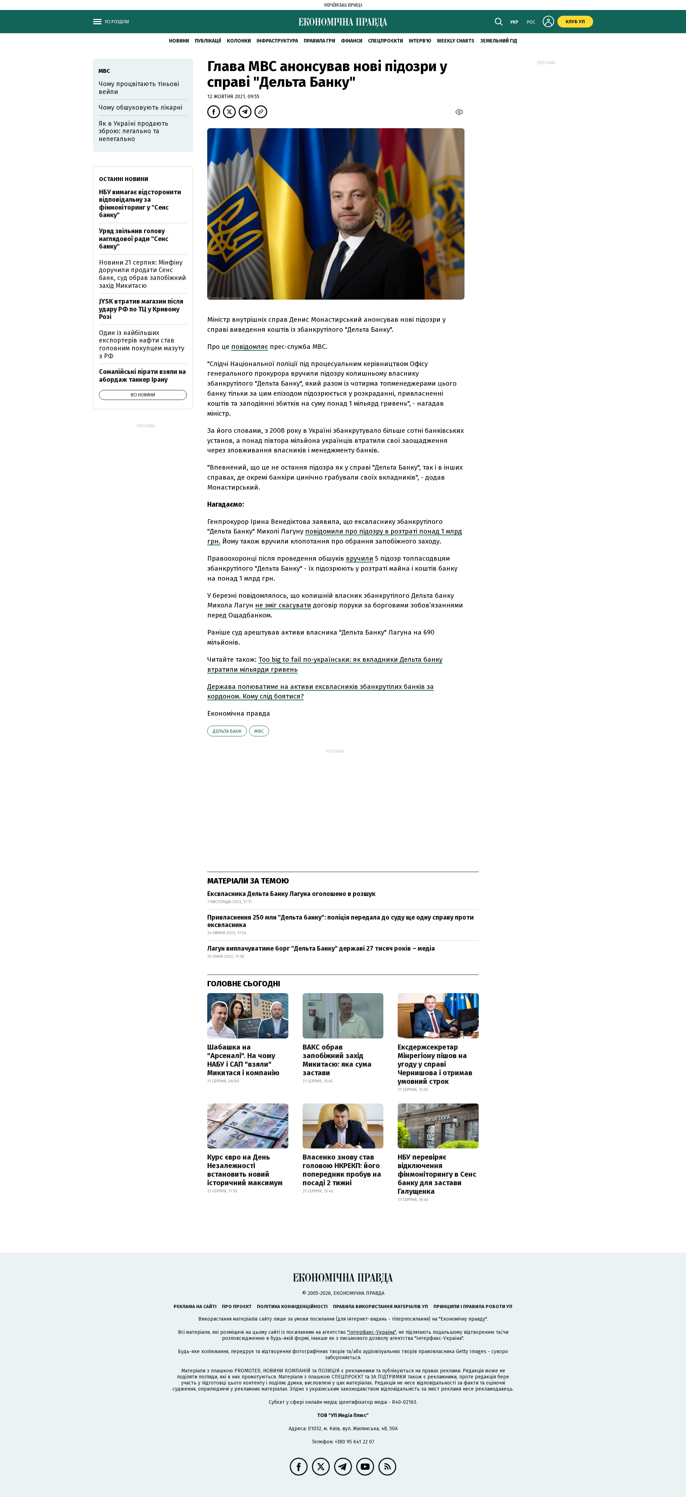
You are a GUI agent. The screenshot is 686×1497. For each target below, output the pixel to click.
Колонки (239, 41)
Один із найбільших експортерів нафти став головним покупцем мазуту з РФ (141, 344)
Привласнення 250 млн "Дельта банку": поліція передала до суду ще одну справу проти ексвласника (340, 921)
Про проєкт (237, 1306)
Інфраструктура (277, 41)
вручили (359, 558)
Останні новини (123, 179)
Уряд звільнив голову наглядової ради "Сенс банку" (133, 238)
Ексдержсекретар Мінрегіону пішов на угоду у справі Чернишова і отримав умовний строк (435, 1064)
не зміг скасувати (283, 605)
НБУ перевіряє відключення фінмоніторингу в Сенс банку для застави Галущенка (437, 1174)
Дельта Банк (227, 731)
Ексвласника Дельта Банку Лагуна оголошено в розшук (292, 894)
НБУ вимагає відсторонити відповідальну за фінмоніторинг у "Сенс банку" (140, 203)
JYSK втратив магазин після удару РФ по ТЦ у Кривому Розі (141, 309)
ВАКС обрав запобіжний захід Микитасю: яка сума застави (337, 1060)
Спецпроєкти (385, 41)
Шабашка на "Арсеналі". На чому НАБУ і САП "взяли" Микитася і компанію (243, 1060)
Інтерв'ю (420, 41)
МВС (259, 731)
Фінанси (351, 41)
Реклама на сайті (195, 1306)
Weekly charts (455, 41)
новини (179, 41)
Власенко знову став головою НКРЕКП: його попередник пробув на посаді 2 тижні (342, 1170)
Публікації (208, 41)
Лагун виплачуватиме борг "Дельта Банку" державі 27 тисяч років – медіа (321, 948)
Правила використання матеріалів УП (380, 1306)
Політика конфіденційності (292, 1306)
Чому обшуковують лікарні (140, 107)
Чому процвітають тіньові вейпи (139, 88)
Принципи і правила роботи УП (472, 1306)
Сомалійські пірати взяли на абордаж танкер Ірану (142, 376)
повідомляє (249, 346)
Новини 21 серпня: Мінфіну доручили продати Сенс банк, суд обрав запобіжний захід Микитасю (142, 274)
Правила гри (319, 41)
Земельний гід (498, 41)
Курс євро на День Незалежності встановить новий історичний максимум (245, 1170)
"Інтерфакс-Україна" (371, 1332)
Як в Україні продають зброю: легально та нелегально (133, 131)
